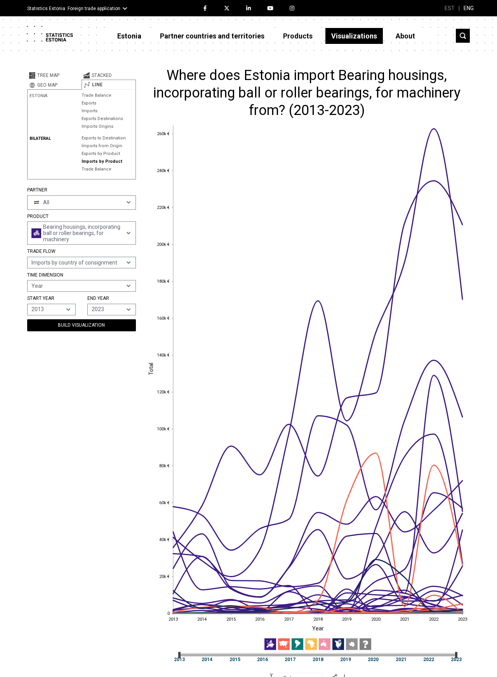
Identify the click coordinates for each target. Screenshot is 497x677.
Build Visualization (81, 325)
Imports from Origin (102, 145)
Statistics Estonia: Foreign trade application (73, 8)
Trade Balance (96, 95)
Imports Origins (97, 126)
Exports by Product (101, 153)
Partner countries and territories (212, 36)
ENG (469, 8)
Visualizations (354, 36)
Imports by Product (102, 161)
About (405, 36)
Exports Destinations (102, 118)
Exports (89, 103)
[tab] (54, 75)
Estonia (129, 36)
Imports (89, 110)
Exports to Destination (104, 138)
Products (298, 36)
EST (450, 8)
